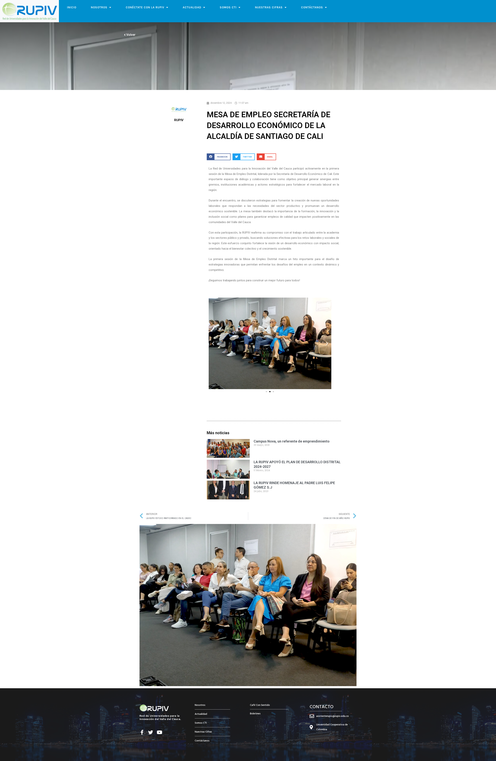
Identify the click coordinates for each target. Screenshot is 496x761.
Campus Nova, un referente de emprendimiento (292, 441)
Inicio (71, 7)
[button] (219, 156)
